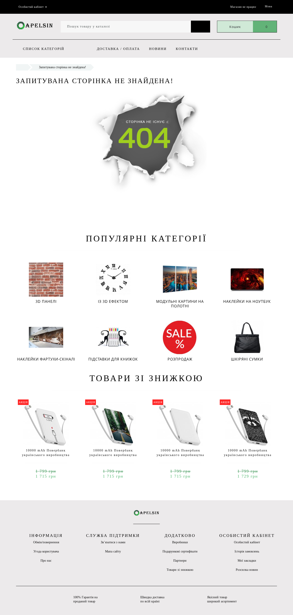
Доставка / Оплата (118, 49)
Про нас (46, 560)
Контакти (187, 49)
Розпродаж (180, 359)
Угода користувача (46, 551)
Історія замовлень (247, 551)
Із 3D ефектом (113, 301)
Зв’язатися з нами (113, 542)
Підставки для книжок (113, 359)
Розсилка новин (247, 569)
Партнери (180, 560)
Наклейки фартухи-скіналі (46, 359)
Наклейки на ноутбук (247, 301)
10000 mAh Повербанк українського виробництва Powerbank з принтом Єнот (247, 455)
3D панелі (46, 301)
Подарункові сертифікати (180, 551)
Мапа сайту (113, 551)
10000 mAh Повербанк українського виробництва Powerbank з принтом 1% (46, 455)
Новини (158, 49)
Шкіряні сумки (247, 359)
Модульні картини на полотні (180, 304)
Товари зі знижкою (180, 569)
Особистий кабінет (247, 542)
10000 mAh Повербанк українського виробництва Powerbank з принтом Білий (180, 455)
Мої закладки (247, 560)
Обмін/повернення (46, 542)
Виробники (180, 542)
